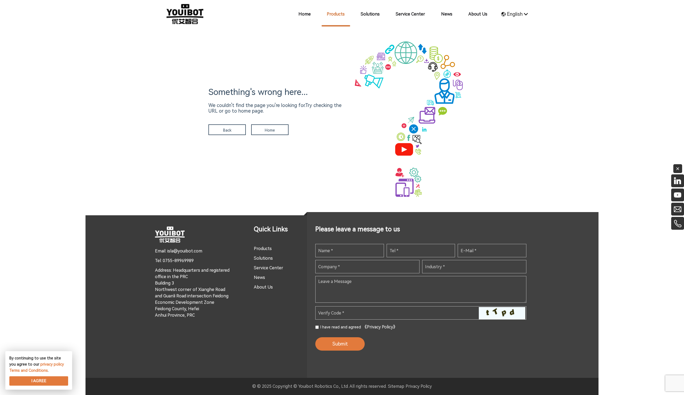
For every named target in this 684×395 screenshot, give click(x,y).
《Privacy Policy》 (380, 326)
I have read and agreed (358, 326)
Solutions (263, 258)
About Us (263, 287)
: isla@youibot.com (183, 251)
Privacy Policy (419, 386)
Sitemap (396, 386)
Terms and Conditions (28, 370)
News (259, 277)
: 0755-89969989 (177, 260)
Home (270, 130)
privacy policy (52, 364)
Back (227, 130)
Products (263, 248)
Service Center (268, 267)
